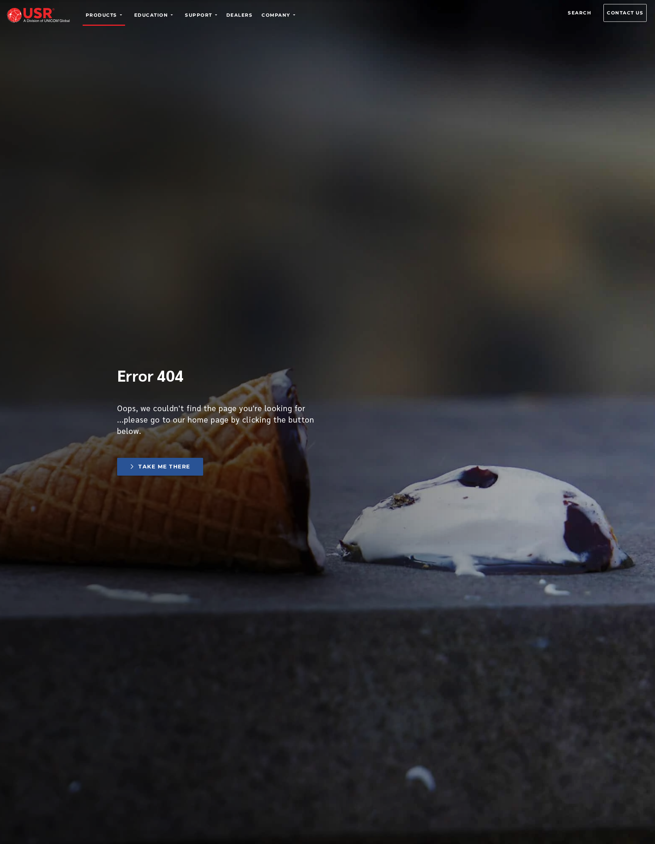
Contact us (625, 13)
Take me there (164, 466)
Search (579, 13)
